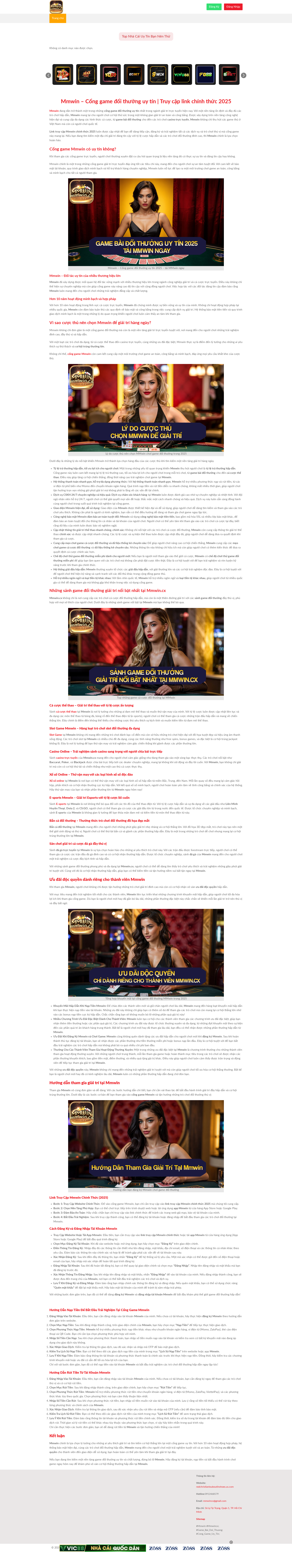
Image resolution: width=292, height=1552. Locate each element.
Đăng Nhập (233, 6)
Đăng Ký (214, 6)
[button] (48, 75)
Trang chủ (58, 18)
